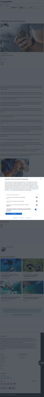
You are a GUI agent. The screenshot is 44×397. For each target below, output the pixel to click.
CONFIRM (14, 213)
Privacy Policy (28, 217)
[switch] (36, 197)
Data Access (22, 217)
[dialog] (22, 198)
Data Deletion (15, 217)
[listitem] (22, 194)
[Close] (42, 179)
